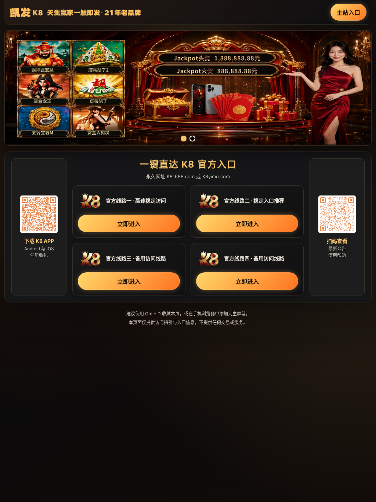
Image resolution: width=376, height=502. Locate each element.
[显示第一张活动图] (184, 138)
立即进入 (129, 223)
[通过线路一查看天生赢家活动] (188, 88)
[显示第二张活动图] (192, 138)
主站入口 (348, 12)
